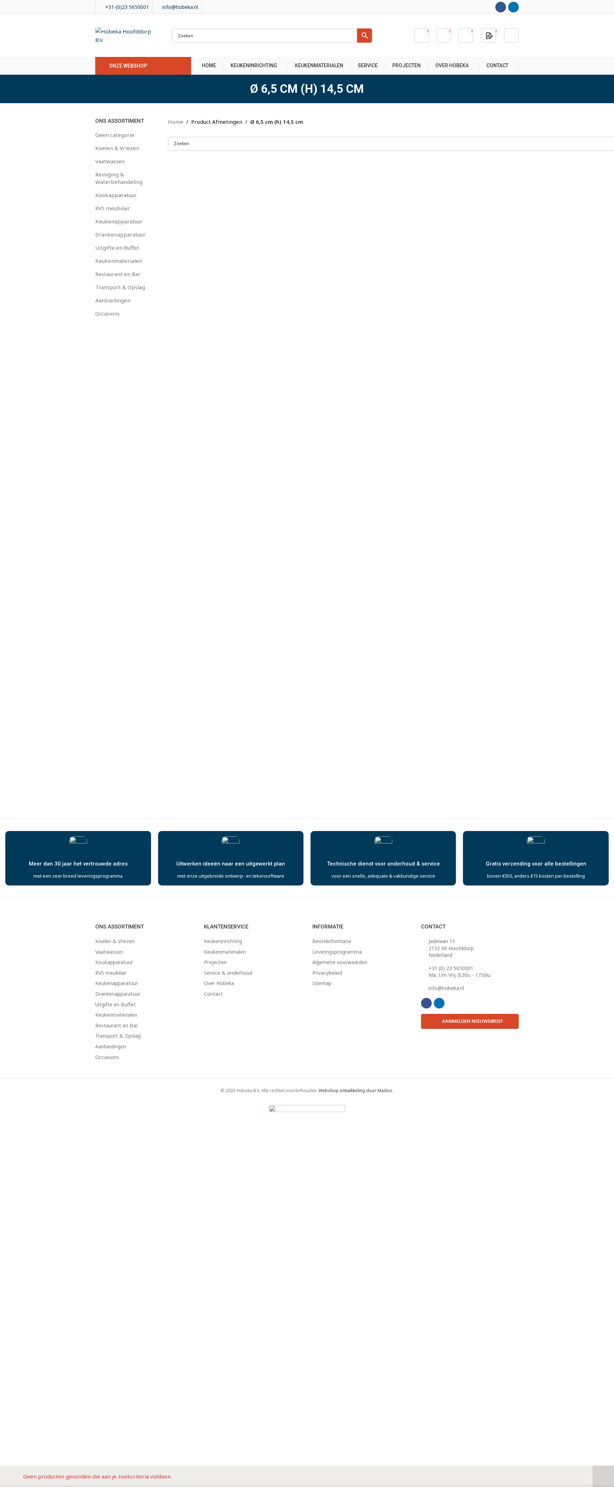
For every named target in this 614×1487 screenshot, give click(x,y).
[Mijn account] (511, 35)
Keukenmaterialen (118, 260)
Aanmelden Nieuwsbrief (472, 1021)
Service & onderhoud (228, 972)
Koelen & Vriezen (117, 148)
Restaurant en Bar (118, 273)
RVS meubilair (112, 208)
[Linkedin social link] (513, 7)
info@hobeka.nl (180, 7)
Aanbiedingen (112, 300)
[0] (489, 35)
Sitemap (322, 983)
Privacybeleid (327, 972)
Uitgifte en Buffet (117, 247)
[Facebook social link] (500, 7)
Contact (213, 993)
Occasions (107, 313)
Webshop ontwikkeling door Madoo (355, 1091)
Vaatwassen (110, 161)
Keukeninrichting (223, 941)
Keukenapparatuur (119, 221)
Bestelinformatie (331, 941)
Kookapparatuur (116, 195)
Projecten (215, 962)
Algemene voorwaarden (339, 962)
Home (175, 121)
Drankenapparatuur (120, 234)
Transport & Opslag (120, 287)
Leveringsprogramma (337, 951)
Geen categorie (114, 134)
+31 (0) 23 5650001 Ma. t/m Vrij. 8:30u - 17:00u (459, 972)
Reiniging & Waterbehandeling (118, 178)
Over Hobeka (219, 983)
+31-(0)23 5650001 (127, 7)
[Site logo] (126, 34)
